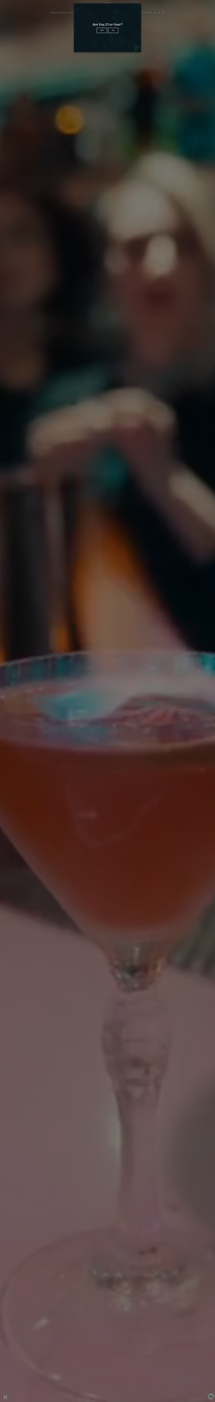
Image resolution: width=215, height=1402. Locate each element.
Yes (101, 30)
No (113, 30)
